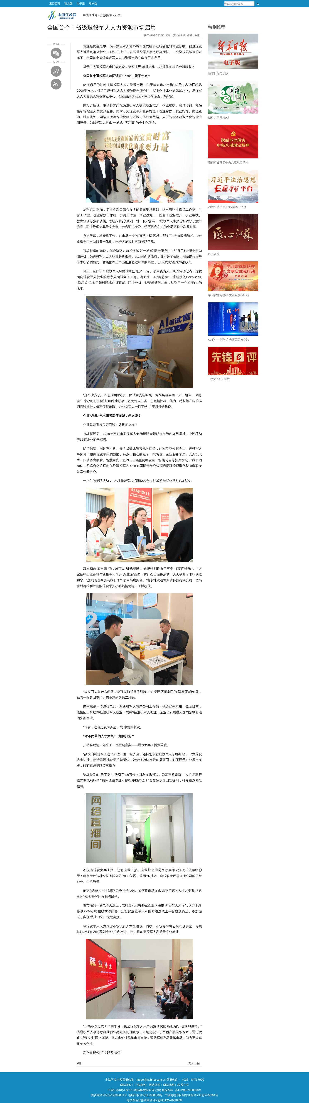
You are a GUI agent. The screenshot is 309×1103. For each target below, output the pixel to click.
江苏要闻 (106, 15)
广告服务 (140, 1084)
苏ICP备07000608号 (188, 1090)
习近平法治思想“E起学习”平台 (227, 206)
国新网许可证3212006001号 (109, 1095)
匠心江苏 (214, 254)
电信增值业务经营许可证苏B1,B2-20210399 (155, 1100)
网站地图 (169, 1084)
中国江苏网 (90, 15)
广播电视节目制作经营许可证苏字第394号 (191, 1095)
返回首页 (54, 3)
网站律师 (154, 1084)
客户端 (93, 3)
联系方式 (183, 1084)
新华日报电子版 (218, 73)
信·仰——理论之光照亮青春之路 (228, 339)
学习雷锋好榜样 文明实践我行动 (228, 295)
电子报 (81, 3)
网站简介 (126, 1084)
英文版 (68, 3)
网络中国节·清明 (218, 117)
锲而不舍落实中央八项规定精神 (228, 162)
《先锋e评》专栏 (219, 379)
